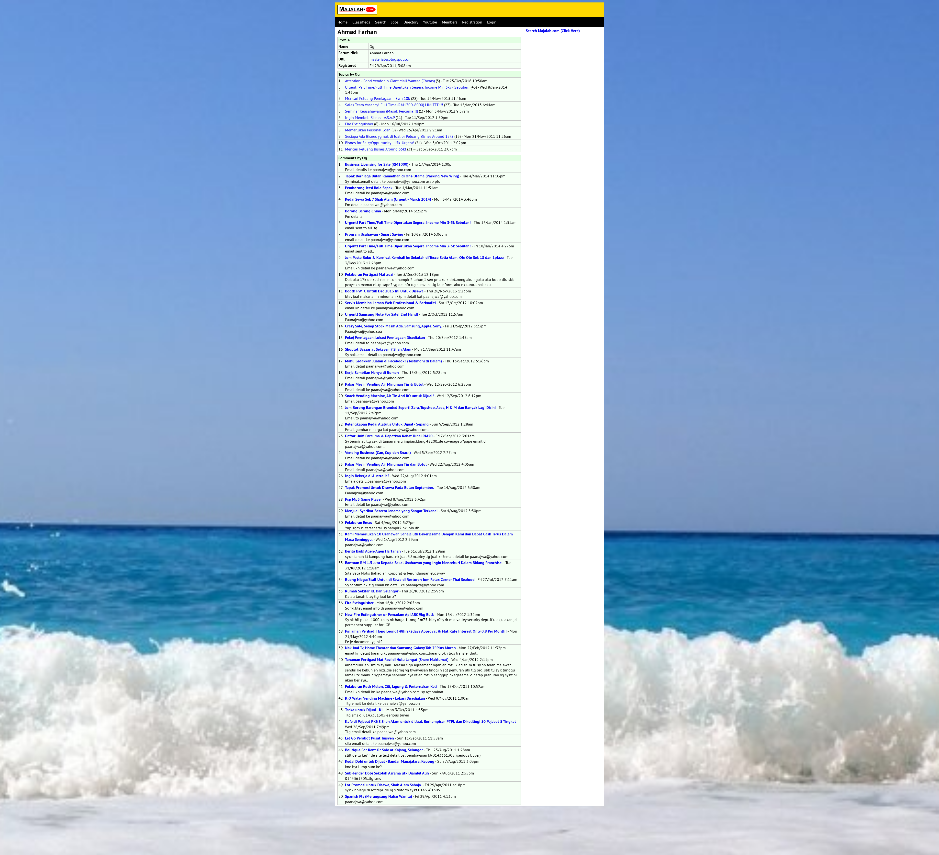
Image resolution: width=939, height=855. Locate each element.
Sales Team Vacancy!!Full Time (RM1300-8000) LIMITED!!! (394, 104)
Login (491, 22)
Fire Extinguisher (359, 123)
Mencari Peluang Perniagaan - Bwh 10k (377, 98)
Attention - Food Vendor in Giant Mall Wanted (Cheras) (390, 80)
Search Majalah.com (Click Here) (553, 30)
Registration (472, 22)
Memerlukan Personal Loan (368, 129)
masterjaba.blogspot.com (390, 59)
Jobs (395, 22)
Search (380, 22)
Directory (410, 22)
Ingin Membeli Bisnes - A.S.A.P (370, 117)
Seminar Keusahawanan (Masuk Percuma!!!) (381, 111)
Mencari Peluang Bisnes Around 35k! (375, 149)
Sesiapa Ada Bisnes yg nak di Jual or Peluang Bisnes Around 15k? (399, 136)
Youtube (430, 22)
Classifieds (361, 22)
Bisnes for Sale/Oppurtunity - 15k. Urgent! (379, 142)
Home (342, 22)
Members (449, 22)
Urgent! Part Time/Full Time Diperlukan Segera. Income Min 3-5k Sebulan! (407, 87)
